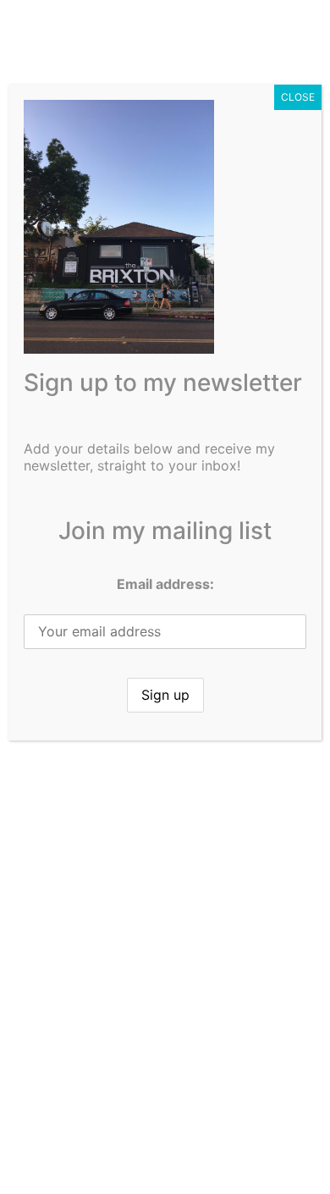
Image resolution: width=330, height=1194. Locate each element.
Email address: (165, 583)
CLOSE (298, 97)
